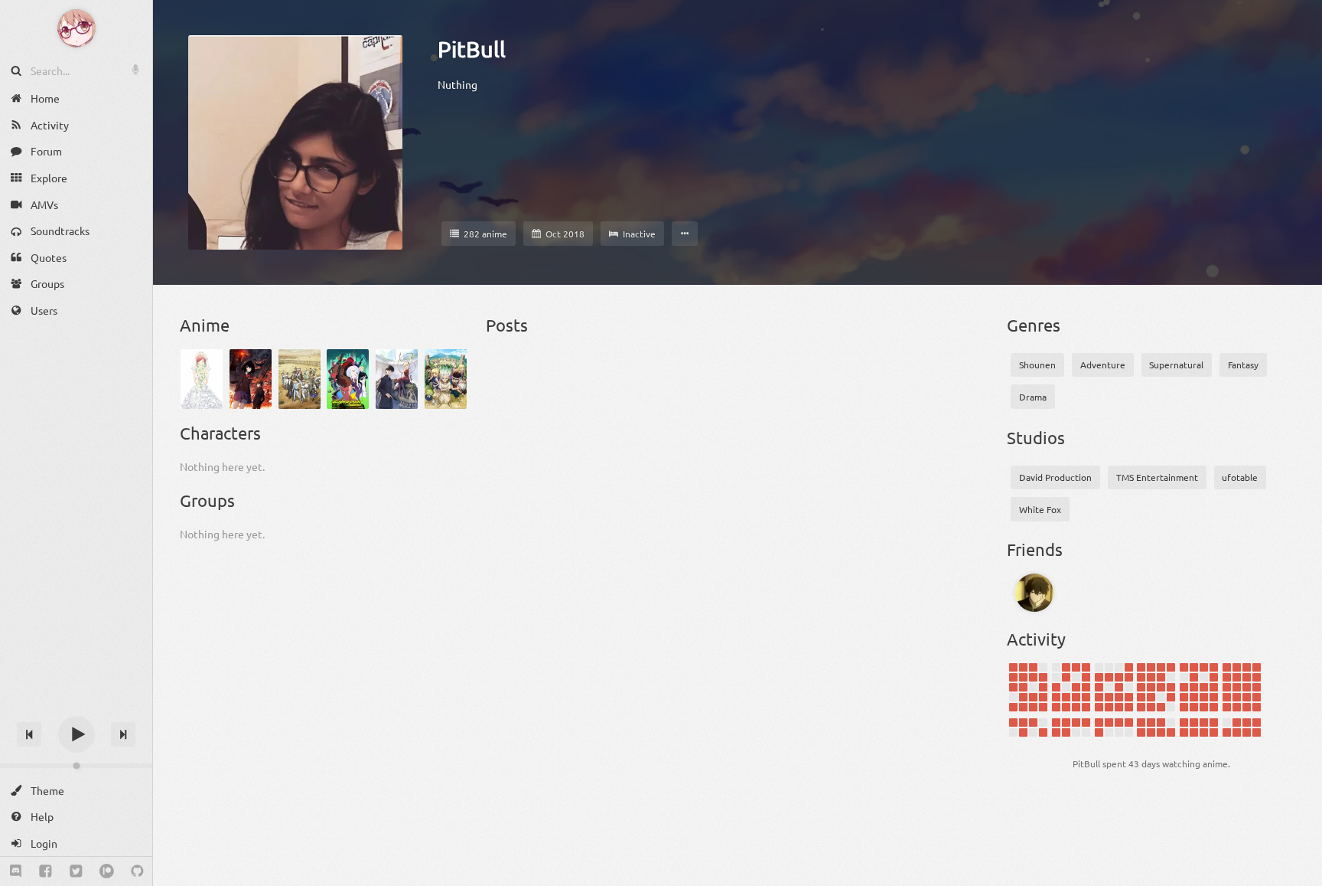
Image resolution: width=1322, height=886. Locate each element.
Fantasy (1243, 364)
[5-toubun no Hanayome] (202, 379)
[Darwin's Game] (397, 379)
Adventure (1102, 364)
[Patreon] (106, 871)
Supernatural (1176, 364)
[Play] (76, 734)
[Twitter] (76, 871)
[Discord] (15, 871)
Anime (205, 325)
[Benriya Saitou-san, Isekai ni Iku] (299, 379)
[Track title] (76, 707)
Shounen (1037, 364)
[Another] (251, 379)
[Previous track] (29, 734)
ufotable (1240, 477)
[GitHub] (137, 871)
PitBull (472, 49)
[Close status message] (1299, 874)
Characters (220, 433)
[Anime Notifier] (76, 28)
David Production (1055, 477)
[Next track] (123, 734)
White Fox (1040, 509)
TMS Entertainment (1157, 477)
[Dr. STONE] (446, 379)
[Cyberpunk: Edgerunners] (348, 379)
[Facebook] (45, 871)
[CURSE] (1034, 593)
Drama (1033, 397)
